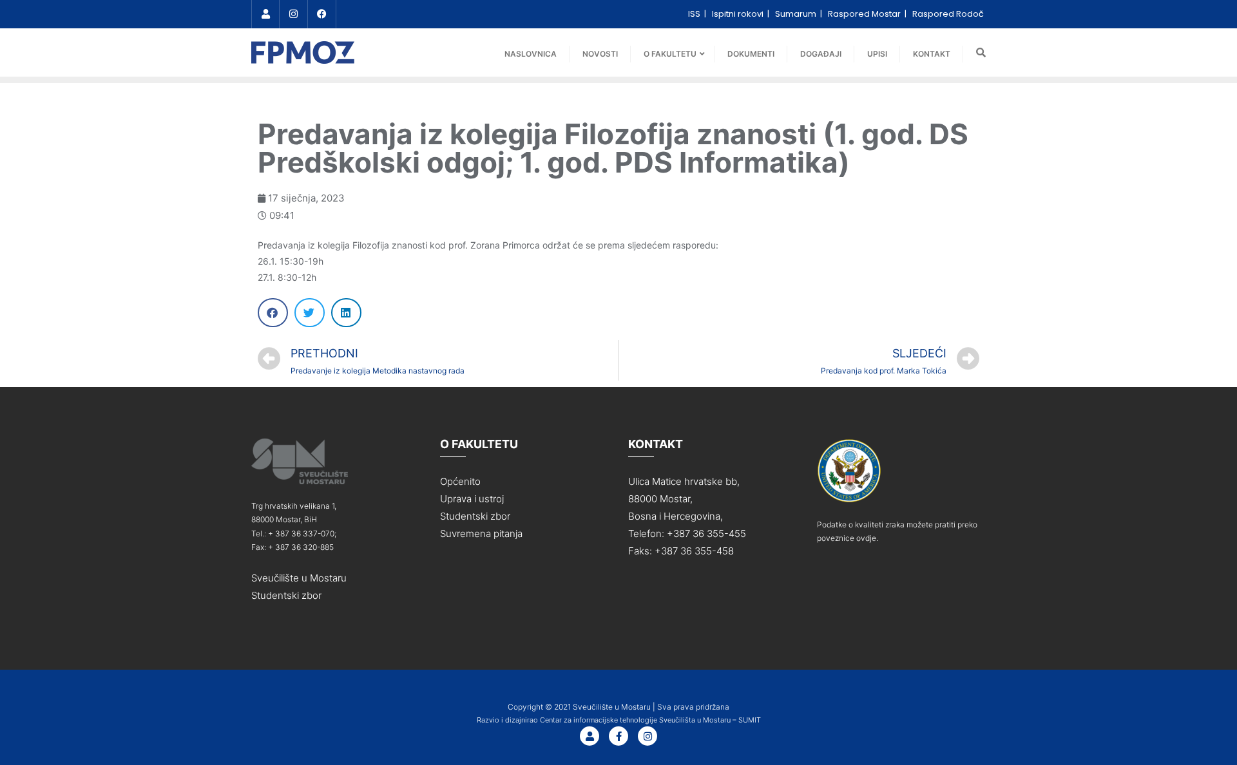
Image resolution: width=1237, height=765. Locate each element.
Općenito (460, 481)
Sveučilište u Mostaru (299, 578)
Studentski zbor (286, 595)
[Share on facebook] (273, 312)
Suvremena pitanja (481, 533)
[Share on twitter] (309, 312)
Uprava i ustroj (472, 499)
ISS (695, 14)
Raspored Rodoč (948, 14)
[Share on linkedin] (346, 312)
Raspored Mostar (865, 14)
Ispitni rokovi (738, 14)
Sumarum (796, 14)
